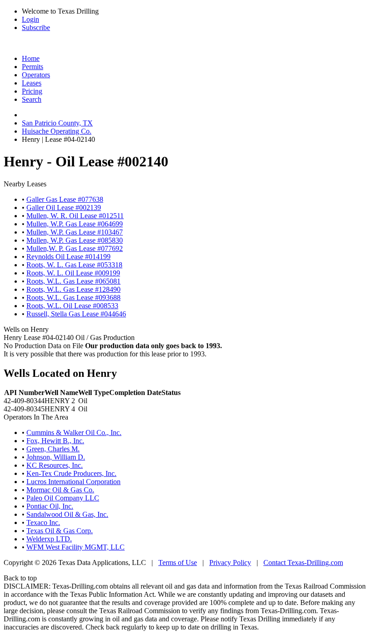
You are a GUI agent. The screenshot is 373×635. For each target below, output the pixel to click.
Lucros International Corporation (73, 481)
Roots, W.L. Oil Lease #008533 (72, 306)
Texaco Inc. (43, 522)
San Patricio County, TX (57, 123)
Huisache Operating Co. (56, 131)
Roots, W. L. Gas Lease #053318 (74, 265)
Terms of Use (177, 562)
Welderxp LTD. (49, 539)
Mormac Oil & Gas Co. (60, 490)
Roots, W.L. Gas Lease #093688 (73, 297)
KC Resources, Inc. (54, 465)
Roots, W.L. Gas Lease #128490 (73, 289)
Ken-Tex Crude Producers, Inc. (71, 473)
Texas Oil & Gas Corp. (59, 531)
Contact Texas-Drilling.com (303, 562)
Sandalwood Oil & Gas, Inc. (67, 514)
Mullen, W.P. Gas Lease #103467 (74, 232)
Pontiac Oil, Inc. (49, 506)
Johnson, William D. (55, 457)
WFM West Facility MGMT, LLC (75, 547)
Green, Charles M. (53, 449)
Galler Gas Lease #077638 (64, 199)
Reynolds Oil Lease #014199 (68, 256)
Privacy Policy (230, 562)
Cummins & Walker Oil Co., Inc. (73, 432)
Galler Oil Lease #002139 (63, 207)
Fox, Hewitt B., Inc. (55, 441)
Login (30, 19)
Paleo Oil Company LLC (62, 498)
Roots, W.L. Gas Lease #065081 (73, 281)
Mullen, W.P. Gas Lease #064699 (74, 224)
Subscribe (36, 27)
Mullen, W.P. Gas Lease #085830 (74, 240)
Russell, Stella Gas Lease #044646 (76, 314)
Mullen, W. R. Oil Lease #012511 (75, 216)
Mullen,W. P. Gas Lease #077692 (74, 248)
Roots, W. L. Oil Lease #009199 (73, 273)
